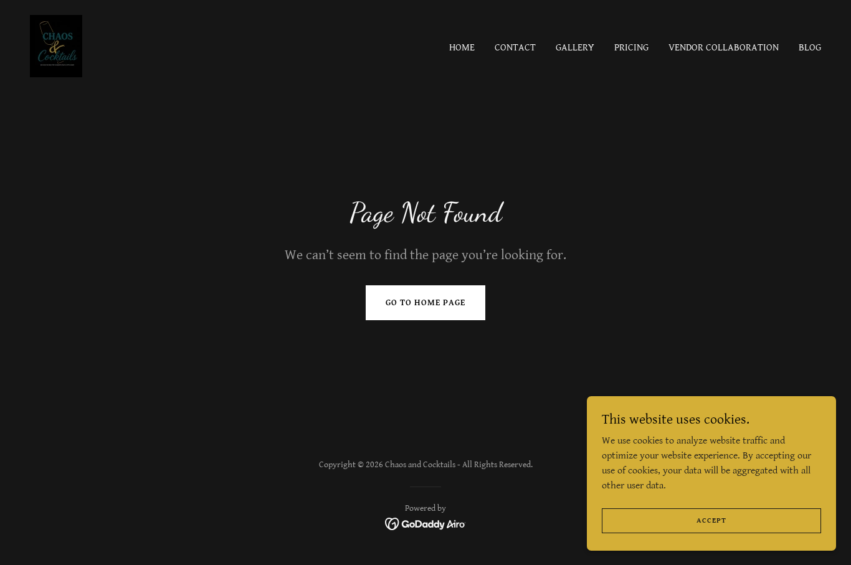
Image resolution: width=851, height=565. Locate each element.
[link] (56, 46)
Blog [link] (810, 48)
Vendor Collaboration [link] (723, 48)
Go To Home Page (425, 303)
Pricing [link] (631, 48)
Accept (711, 520)
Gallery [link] (575, 48)
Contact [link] (515, 48)
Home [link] (462, 48)
